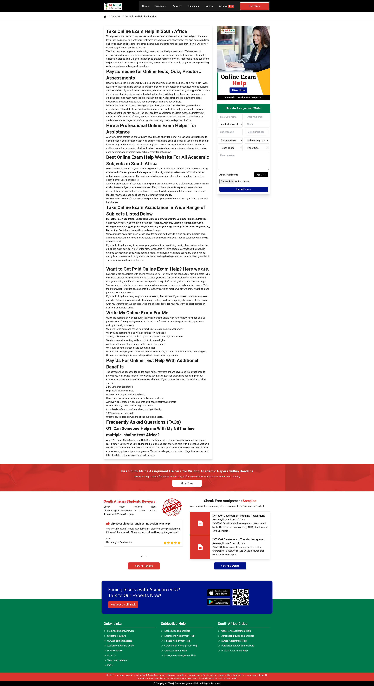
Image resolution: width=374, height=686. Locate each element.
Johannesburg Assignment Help (237, 635)
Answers (177, 6)
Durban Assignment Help (234, 640)
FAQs (110, 665)
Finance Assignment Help (177, 640)
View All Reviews (144, 565)
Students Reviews (116, 635)
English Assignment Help (177, 630)
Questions (193, 6)
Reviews (226, 6)
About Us (112, 655)
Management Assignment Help (180, 655)
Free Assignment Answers (120, 630)
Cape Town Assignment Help (236, 630)
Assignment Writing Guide (120, 645)
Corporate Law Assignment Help (181, 645)
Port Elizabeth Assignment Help (237, 645)
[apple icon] (218, 592)
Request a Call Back (123, 604)
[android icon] (218, 602)
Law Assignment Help (175, 650)
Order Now (254, 6)
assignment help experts (137, 172)
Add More (261, 175)
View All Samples (230, 565)
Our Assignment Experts (119, 640)
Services (159, 6)
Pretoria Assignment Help (234, 650)
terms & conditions (117, 660)
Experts (209, 6)
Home (145, 6)
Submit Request (243, 189)
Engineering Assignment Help (179, 635)
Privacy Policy (114, 650)
